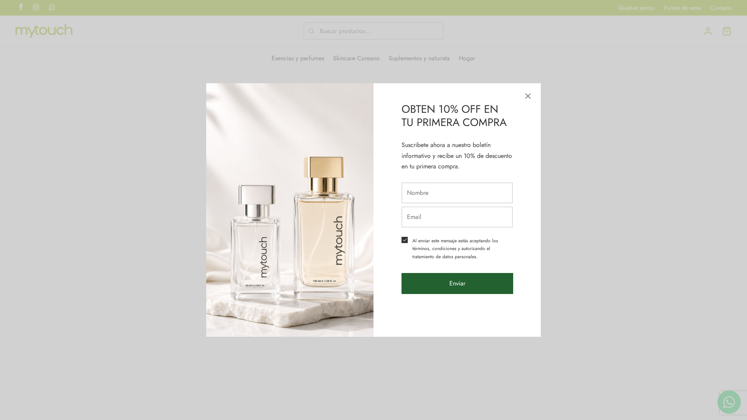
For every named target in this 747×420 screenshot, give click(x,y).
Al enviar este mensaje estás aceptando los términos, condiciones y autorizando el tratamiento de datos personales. (455, 248)
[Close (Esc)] (528, 96)
